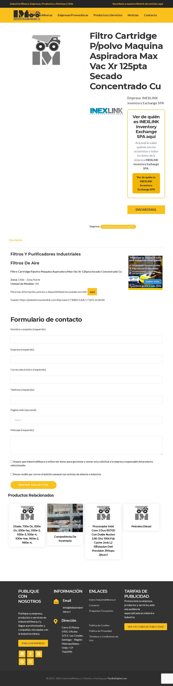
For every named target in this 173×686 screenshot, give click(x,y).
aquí (160, 3)
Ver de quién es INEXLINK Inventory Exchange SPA (146, 183)
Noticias (133, 15)
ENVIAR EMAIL (146, 209)
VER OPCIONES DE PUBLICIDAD (146, 626)
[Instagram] (30, 661)
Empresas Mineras (40, 15)
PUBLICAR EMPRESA (33, 643)
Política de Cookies (99, 625)
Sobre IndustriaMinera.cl (102, 599)
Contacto (150, 15)
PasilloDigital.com (117, 678)
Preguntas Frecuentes (101, 610)
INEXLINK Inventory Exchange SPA (118, 226)
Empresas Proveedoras (73, 15)
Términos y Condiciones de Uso (103, 638)
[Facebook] (30, 654)
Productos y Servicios (108, 15)
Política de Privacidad (100, 630)
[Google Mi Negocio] (22, 661)
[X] (38, 654)
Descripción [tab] (15, 240)
